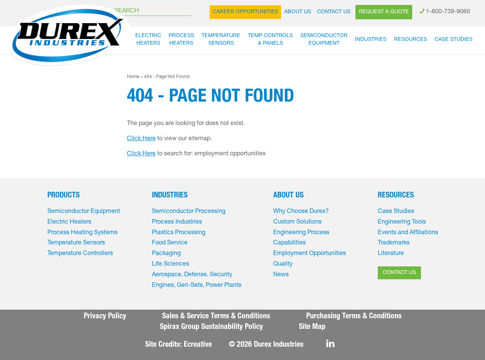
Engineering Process (301, 233)
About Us (297, 12)
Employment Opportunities (309, 254)
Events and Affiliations (408, 233)
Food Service (170, 243)
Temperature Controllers (80, 254)
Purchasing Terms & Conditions (354, 317)
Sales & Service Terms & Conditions (216, 317)
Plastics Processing (178, 233)
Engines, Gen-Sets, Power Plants (196, 286)
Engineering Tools (402, 222)
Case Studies (453, 39)
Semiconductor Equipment (83, 212)
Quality (283, 264)
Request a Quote (384, 12)
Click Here (141, 139)
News (281, 275)
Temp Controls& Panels (270, 39)
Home (133, 77)
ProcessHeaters (181, 39)
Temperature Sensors (76, 243)
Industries (370, 39)
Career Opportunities (245, 12)
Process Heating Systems (82, 233)
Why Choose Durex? (301, 212)
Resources (410, 39)
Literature (391, 254)
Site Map (312, 327)
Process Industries (177, 222)
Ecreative (198, 345)
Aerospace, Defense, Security (192, 275)
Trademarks (394, 243)
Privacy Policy (105, 317)
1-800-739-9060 (448, 12)
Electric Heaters (69, 222)
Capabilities (289, 243)
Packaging (166, 254)
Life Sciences (170, 264)
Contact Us (333, 12)
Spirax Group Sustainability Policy (211, 327)
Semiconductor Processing (188, 212)
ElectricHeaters (148, 39)
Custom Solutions (297, 222)
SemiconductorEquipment (323, 39)
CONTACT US (399, 272)
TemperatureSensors (221, 39)
